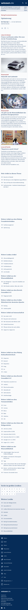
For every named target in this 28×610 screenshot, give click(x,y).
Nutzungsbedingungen (6, 603)
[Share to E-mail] (2, 28)
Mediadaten (3, 601)
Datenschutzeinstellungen (6, 598)
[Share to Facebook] (5, 28)
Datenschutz (3, 596)
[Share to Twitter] (8, 28)
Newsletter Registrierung (6, 604)
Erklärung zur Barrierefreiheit (7, 600)
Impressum (3, 595)
